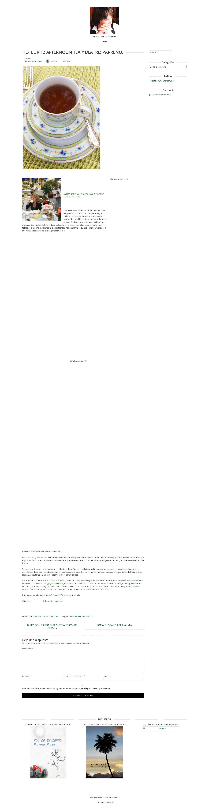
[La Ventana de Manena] (104, 33)
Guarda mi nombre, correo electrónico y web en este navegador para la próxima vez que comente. (66, 688)
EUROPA (28, 59)
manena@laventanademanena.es (104, 797)
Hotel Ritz (86, 616)
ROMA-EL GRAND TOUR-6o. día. (114, 625)
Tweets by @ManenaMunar (161, 80)
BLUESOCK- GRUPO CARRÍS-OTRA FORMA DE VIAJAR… (52, 626)
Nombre (27, 676)
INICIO (104, 42)
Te (92, 616)
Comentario (29, 648)
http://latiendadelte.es (53, 601)
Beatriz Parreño (75, 616)
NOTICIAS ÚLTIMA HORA (33, 61)
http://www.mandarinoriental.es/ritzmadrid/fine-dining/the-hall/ (51, 595)
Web (106, 676)
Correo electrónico (74, 676)
